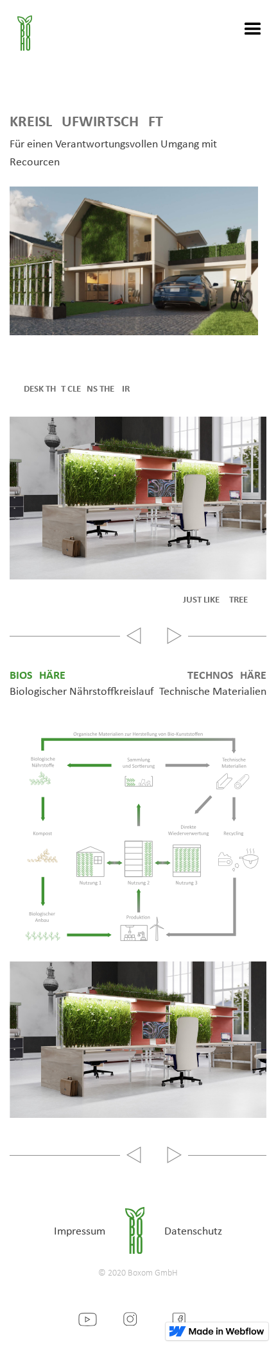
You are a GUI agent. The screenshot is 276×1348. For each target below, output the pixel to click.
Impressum (79, 1232)
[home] (16, 29)
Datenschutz (193, 1232)
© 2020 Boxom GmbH (138, 1273)
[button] (247, 29)
